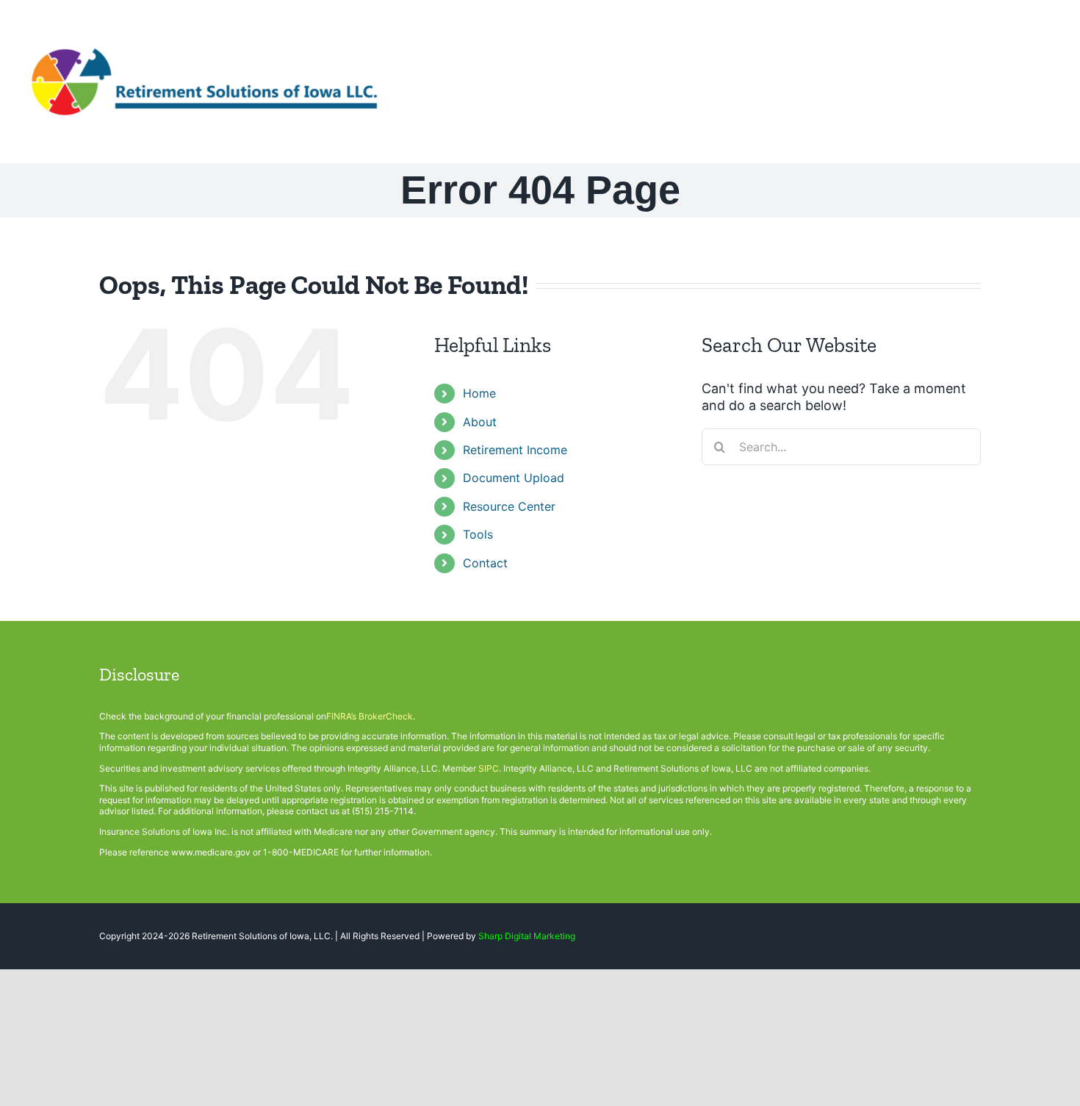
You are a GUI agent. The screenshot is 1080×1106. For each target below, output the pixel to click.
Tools (478, 534)
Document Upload (513, 477)
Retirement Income (515, 449)
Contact (485, 563)
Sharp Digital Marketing (526, 935)
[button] (1034, 81)
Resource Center (509, 506)
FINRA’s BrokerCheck (369, 716)
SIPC (488, 768)
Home (479, 393)
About (480, 421)
